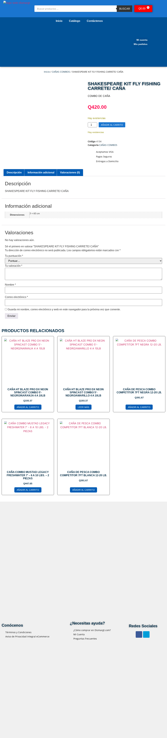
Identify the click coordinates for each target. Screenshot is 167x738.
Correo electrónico (16, 297)
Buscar (124, 8)
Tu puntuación (14, 256)
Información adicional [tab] (41, 172)
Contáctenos (95, 21)
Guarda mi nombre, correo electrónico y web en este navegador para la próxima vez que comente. (64, 309)
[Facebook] (139, 634)
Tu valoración (13, 266)
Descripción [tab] (14, 172)
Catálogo (74, 21)
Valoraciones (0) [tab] (70, 172)
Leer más (83, 407)
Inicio (59, 21)
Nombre (10, 284)
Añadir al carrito (112, 124)
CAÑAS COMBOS (61, 71)
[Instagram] (146, 634)
